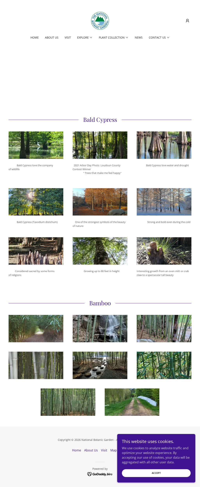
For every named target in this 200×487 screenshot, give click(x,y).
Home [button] (76, 450)
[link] (100, 20)
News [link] (139, 37)
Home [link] (34, 37)
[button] (187, 21)
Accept (156, 473)
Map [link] (113, 450)
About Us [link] (51, 37)
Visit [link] (68, 37)
